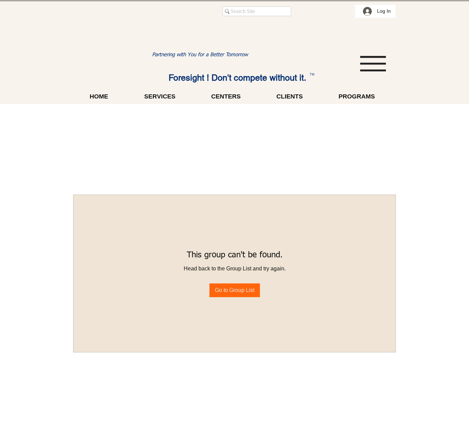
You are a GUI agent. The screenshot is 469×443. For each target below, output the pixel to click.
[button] (373, 63)
